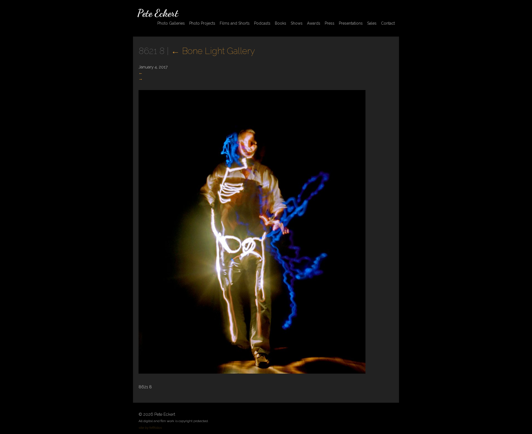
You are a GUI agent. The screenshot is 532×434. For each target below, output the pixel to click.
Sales (372, 23)
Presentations (351, 23)
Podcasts (262, 23)
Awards (313, 23)
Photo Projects (202, 23)
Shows (297, 23)
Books (280, 23)
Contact (388, 23)
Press (329, 23)
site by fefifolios (150, 428)
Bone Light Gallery (213, 51)
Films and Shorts (235, 23)
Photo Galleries (171, 23)
